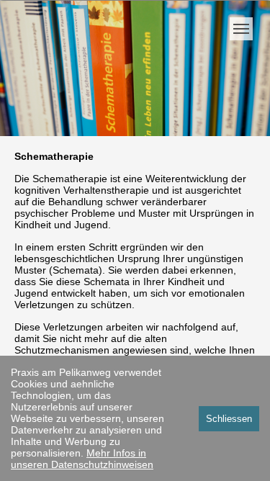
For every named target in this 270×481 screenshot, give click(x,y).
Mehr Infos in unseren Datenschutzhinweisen (82, 458)
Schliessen (229, 418)
